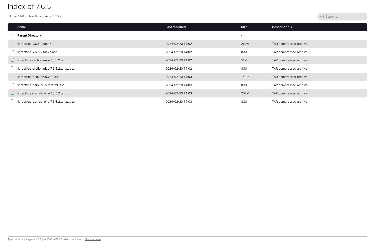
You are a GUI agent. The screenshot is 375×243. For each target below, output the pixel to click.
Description (280, 27)
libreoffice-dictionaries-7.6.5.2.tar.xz (43, 60)
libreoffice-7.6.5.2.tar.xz (34, 43)
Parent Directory (29, 35)
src (47, 16)
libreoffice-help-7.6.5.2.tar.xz (38, 77)
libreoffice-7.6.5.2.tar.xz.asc (37, 52)
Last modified (176, 27)
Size (244, 27)
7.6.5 (56, 16)
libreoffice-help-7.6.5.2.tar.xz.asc (40, 85)
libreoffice (34, 16)
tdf (22, 16)
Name (21, 27)
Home (12, 16)
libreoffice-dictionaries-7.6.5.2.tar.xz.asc (46, 68)
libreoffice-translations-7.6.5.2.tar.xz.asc (46, 101)
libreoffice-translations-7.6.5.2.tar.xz (43, 93)
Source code (93, 239)
